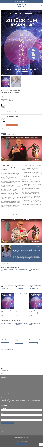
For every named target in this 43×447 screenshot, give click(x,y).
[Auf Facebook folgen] (2, 431)
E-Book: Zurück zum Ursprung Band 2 (35, 285)
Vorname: (2, 413)
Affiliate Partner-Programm (6, 393)
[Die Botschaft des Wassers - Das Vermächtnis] (21, 331)
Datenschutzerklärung (5, 389)
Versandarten (3, 391)
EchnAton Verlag (21, 5)
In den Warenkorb (11, 125)
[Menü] (1, 5)
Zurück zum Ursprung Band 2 (20, 310)
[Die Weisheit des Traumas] (7, 331)
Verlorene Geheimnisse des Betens (35, 339)
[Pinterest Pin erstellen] (7, 128)
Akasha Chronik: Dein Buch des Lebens (6, 366)
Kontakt (5, 439)
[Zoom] (2, 74)
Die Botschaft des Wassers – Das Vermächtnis (20, 340)
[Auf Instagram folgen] (4, 431)
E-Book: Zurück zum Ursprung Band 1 (7, 310)
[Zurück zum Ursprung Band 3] (21, 276)
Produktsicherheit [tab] (11, 134)
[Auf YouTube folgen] (7, 431)
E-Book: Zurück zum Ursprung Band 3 (7, 285)
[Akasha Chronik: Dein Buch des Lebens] (7, 357)
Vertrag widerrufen (21, 444)
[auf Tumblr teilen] (9, 128)
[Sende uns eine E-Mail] (5, 431)
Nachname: (3, 417)
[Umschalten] (4, 112)
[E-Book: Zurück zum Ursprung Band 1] (7, 301)
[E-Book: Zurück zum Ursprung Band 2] (35, 276)
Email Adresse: (3, 408)
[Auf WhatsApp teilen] (2, 128)
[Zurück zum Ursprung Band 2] (21, 301)
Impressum (9, 439)
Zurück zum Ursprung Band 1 (34, 310)
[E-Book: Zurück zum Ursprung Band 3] (7, 276)
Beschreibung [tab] (3, 134)
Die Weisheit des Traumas (5, 339)
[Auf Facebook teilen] (4, 128)
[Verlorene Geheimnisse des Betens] (35, 331)
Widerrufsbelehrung (4, 387)
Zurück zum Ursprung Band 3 (20, 285)
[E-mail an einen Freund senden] (5, 128)
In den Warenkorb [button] (5, 288)
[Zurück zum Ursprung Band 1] (35, 301)
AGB (13, 439)
